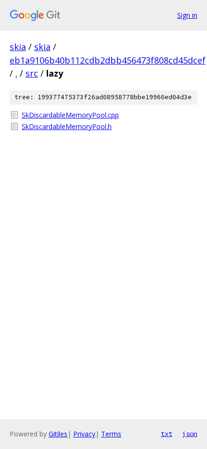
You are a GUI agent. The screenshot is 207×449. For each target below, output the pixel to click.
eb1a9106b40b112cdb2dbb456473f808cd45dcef (108, 60)
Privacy (84, 433)
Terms (111, 433)
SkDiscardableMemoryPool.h (67, 126)
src (32, 73)
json (189, 433)
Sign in (187, 15)
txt (166, 433)
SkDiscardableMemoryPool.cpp (70, 114)
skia (18, 47)
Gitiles (58, 433)
